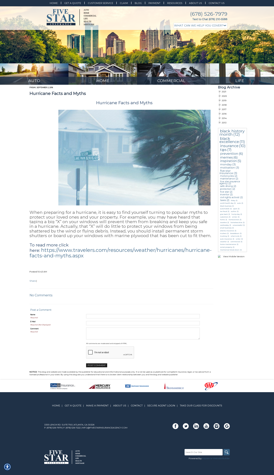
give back (224, 214)
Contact (137, 405)
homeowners (234, 220)
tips (223, 150)
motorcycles (227, 176)
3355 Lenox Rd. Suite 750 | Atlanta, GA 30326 (69, 424)
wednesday (224, 225)
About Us (119, 405)
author (233, 211)
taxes (223, 200)
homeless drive (236, 222)
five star (224, 191)
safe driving (226, 186)
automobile (224, 209)
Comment (34, 329)
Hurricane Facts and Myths (57, 93)
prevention (229, 154)
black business (226, 206)
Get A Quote (73, 405)
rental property (226, 247)
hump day (236, 214)
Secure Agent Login (161, 405)
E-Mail (33, 322)
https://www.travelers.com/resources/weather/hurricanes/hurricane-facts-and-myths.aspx (120, 253)
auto (239, 203)
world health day (226, 203)
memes (226, 157)
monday (226, 164)
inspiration (228, 161)
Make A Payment (97, 405)
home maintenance (228, 244)
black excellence (229, 140)
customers (224, 217)
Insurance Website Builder (216, 458)
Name (32, 315)
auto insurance (226, 239)
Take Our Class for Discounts (201, 405)
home (222, 220)
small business (226, 228)
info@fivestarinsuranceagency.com (104, 427)
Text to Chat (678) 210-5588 (209, 19)
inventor (224, 194)
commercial (235, 242)
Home (56, 405)
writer (238, 239)
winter (234, 217)
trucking (223, 236)
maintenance (227, 178)
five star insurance (226, 172)
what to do (235, 236)
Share (32, 281)
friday (233, 200)
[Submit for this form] (30, 261)
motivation (227, 167)
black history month (232, 133)
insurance (229, 145)
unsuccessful (237, 225)
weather (223, 242)
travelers (223, 222)
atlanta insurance (227, 231)
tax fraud (223, 211)
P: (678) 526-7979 (53, 427)
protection (226, 189)
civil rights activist (229, 197)
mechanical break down (229, 250)
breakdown (234, 233)
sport (235, 209)
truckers (223, 233)
